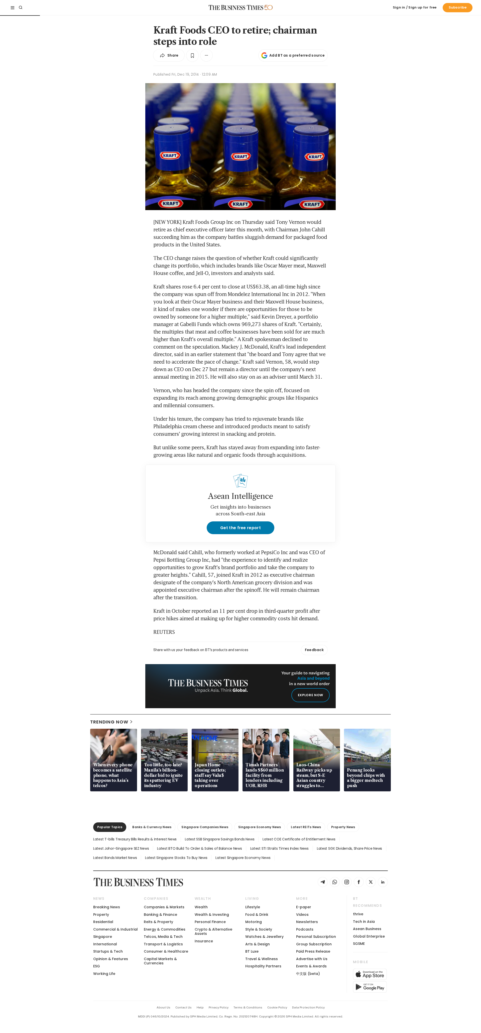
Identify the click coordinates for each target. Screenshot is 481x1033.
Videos (302, 914)
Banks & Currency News (151, 827)
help (200, 1007)
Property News (343, 827)
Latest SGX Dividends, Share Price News (349, 848)
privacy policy (218, 1007)
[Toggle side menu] (13, 8)
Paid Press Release (313, 951)
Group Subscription (314, 944)
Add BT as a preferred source (297, 55)
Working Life (104, 973)
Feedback (314, 649)
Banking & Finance (160, 914)
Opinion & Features (110, 958)
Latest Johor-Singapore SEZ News (121, 848)
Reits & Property (158, 921)
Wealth (201, 907)
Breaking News (106, 907)
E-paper (303, 907)
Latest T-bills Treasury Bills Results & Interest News (135, 839)
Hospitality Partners (263, 966)
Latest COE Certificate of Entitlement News (299, 839)
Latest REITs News (306, 827)
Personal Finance (210, 921)
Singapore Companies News (204, 827)
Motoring (253, 921)
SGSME (359, 943)
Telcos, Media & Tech (163, 936)
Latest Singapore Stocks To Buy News (176, 857)
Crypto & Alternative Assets (213, 931)
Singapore (102, 936)
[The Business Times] (236, 7)
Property (101, 914)
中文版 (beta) (308, 973)
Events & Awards (311, 966)
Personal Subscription (316, 936)
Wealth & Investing (212, 914)
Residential (103, 921)
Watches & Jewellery (264, 936)
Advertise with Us (311, 958)
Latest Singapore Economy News (242, 857)
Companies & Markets (164, 907)
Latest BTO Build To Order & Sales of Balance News (199, 848)
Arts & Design (257, 944)
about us (163, 1007)
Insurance (204, 941)
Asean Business (367, 928)
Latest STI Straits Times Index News (279, 848)
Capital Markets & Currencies (160, 961)
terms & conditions (247, 1007)
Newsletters (307, 921)
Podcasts (304, 929)
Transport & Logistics (163, 944)
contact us (183, 1007)
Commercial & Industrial (115, 929)
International (105, 944)
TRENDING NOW (109, 722)
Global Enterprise (369, 936)
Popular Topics (109, 827)
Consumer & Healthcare (166, 951)
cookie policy (277, 1007)
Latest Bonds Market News (115, 857)
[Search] (21, 8)
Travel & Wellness (261, 958)
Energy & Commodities (164, 929)
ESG (96, 966)
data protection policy (308, 1007)
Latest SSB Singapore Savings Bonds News (219, 839)
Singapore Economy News (259, 827)
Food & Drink (256, 914)
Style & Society (258, 929)
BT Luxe (252, 951)
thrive (358, 914)
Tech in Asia (364, 921)
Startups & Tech (108, 951)
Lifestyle (252, 907)
